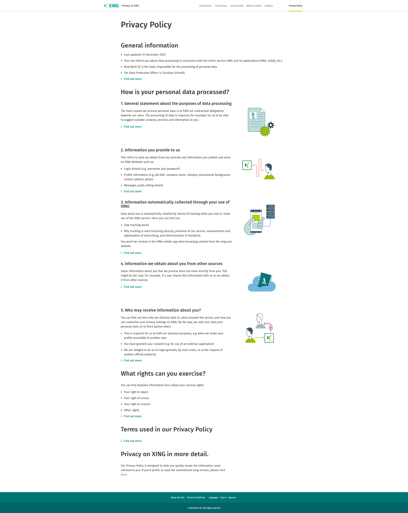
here (124, 475)
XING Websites (134, 162)
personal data (167, 111)
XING (137, 218)
